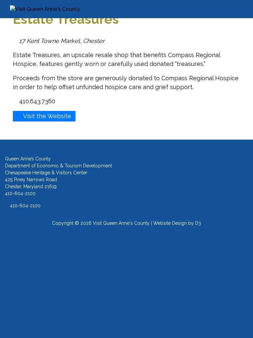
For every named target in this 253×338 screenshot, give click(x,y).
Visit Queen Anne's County (121, 223)
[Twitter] (203, 177)
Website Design (170, 223)
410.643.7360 (36, 101)
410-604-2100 (25, 205)
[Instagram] (190, 177)
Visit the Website (46, 116)
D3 (198, 223)
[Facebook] (176, 177)
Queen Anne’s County (28, 158)
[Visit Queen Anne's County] (55, 9)
